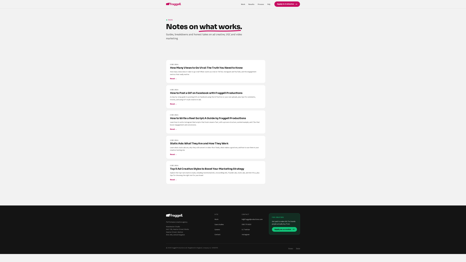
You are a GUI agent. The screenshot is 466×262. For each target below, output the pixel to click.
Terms (298, 248)
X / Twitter (246, 229)
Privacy (290, 248)
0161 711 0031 (246, 224)
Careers (217, 229)
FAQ (268, 4)
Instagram (246, 234)
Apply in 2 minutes (285, 4)
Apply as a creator (282, 229)
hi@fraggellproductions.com (252, 219)
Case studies (219, 224)
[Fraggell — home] (173, 4)
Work (243, 4)
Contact (218, 234)
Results (251, 4)
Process (261, 4)
